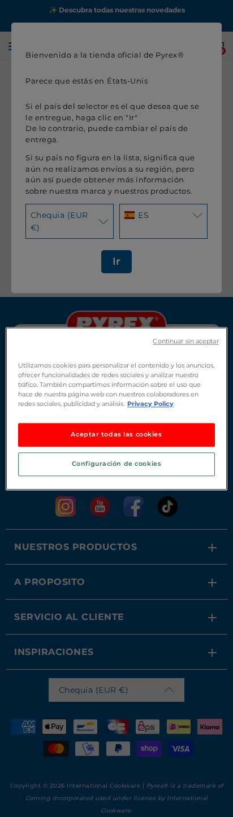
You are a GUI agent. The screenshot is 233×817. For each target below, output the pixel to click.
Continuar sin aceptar (185, 341)
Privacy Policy (150, 404)
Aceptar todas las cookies (116, 434)
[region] (116, 408)
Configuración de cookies (117, 464)
